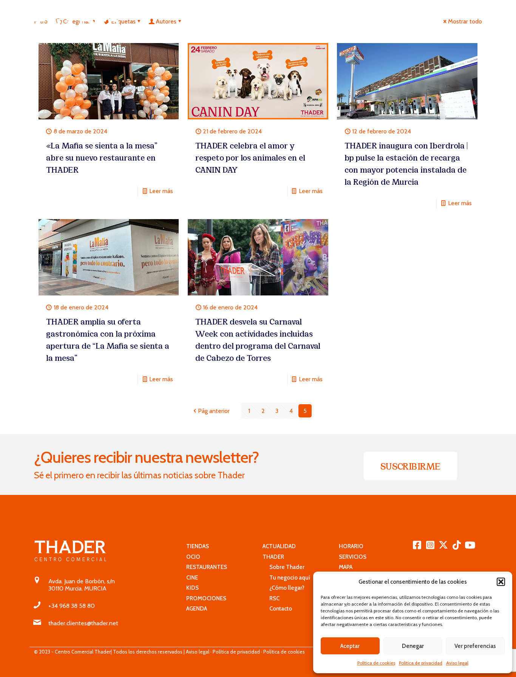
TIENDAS (197, 546)
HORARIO (351, 546)
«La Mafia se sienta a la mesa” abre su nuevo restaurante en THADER (102, 157)
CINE (192, 577)
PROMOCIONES (206, 598)
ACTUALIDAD (279, 546)
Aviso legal (457, 663)
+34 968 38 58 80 (71, 605)
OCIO (193, 556)
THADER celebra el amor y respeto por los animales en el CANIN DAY (250, 157)
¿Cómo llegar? (283, 587)
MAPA (345, 567)
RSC (271, 598)
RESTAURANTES (206, 567)
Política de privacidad (420, 663)
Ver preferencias (475, 646)
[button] (501, 582)
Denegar (413, 646)
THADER (273, 556)
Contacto (277, 608)
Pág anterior (214, 410)
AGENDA (196, 608)
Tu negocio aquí (286, 577)
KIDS (192, 587)
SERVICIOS (352, 556)
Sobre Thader (283, 567)
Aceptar (350, 646)
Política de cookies (376, 663)
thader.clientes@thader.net (83, 623)
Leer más (161, 191)
